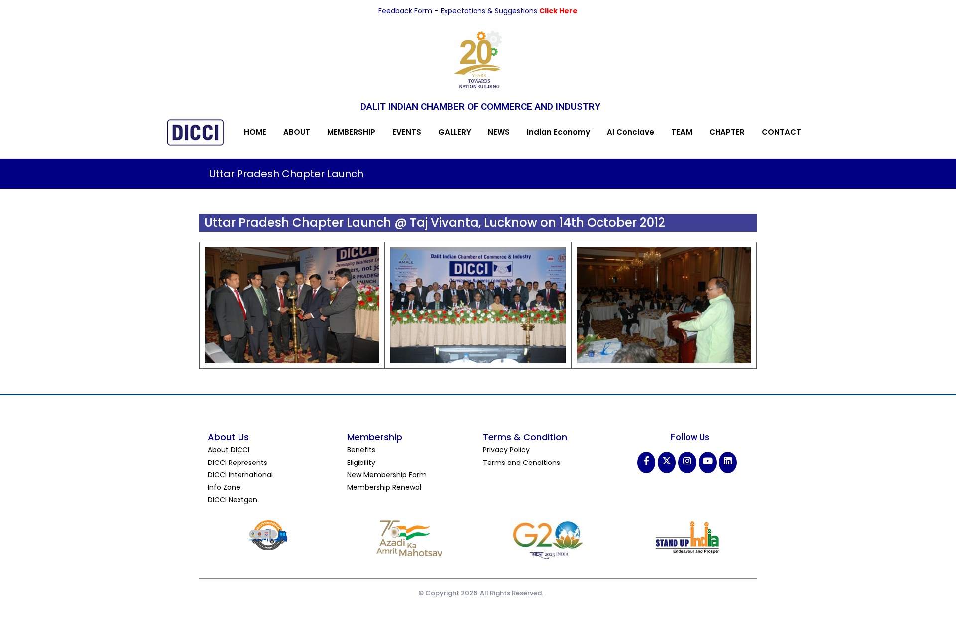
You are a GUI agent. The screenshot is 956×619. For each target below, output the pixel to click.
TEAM (681, 132)
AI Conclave (630, 132)
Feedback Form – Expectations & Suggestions (458, 11)
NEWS (499, 132)
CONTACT (781, 132)
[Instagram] (687, 462)
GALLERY (454, 132)
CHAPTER (727, 132)
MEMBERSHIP (351, 132)
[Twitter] (667, 462)
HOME (255, 132)
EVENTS (406, 132)
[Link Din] (728, 462)
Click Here (558, 11)
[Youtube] (708, 462)
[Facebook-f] (646, 462)
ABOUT (296, 132)
